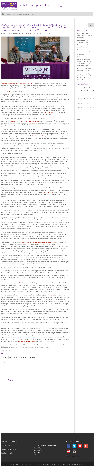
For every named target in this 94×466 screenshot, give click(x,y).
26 (84, 112)
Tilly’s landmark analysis (51, 112)
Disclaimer (4, 464)
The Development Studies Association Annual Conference (17, 83)
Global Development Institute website (24, 14)
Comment (33, 33)
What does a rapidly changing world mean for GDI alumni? (84, 35)
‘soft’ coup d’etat (49, 192)
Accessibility (29, 464)
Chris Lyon (8, 91)
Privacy (11, 464)
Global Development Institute (11, 33)
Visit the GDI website (9, 441)
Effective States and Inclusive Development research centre (38, 242)
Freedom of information (42, 464)
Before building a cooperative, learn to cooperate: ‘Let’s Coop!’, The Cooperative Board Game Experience (84, 61)
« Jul (78, 119)
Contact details (7, 453)
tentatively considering (39, 136)
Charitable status (56, 464)
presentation (33, 124)
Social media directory (72, 456)
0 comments (46, 33)
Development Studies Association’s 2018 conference (23, 121)
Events (39, 33)
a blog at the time (16, 283)
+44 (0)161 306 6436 (8, 449)
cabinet (52, 295)
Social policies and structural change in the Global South (84, 52)
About (8, 14)
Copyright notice (19, 464)
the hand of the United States (26, 341)
